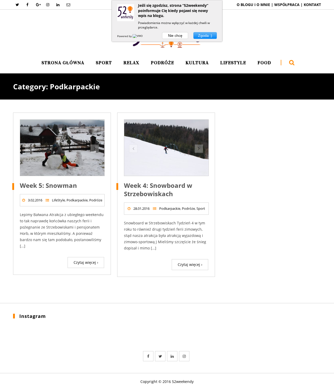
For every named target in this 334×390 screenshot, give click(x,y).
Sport (104, 63)
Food (264, 63)
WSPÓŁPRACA (287, 4)
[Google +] (38, 4)
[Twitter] (17, 4)
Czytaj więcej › (86, 262)
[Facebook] (27, 4)
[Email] (68, 4)
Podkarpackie (77, 200)
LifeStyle (233, 63)
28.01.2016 (141, 208)
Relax (131, 63)
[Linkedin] (58, 4)
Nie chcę (175, 35)
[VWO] (138, 36)
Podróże (162, 63)
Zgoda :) (205, 35)
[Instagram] (48, 4)
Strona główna (62, 63)
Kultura (197, 63)
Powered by (125, 36)
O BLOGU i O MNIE (253, 4)
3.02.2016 (35, 200)
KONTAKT (312, 4)
